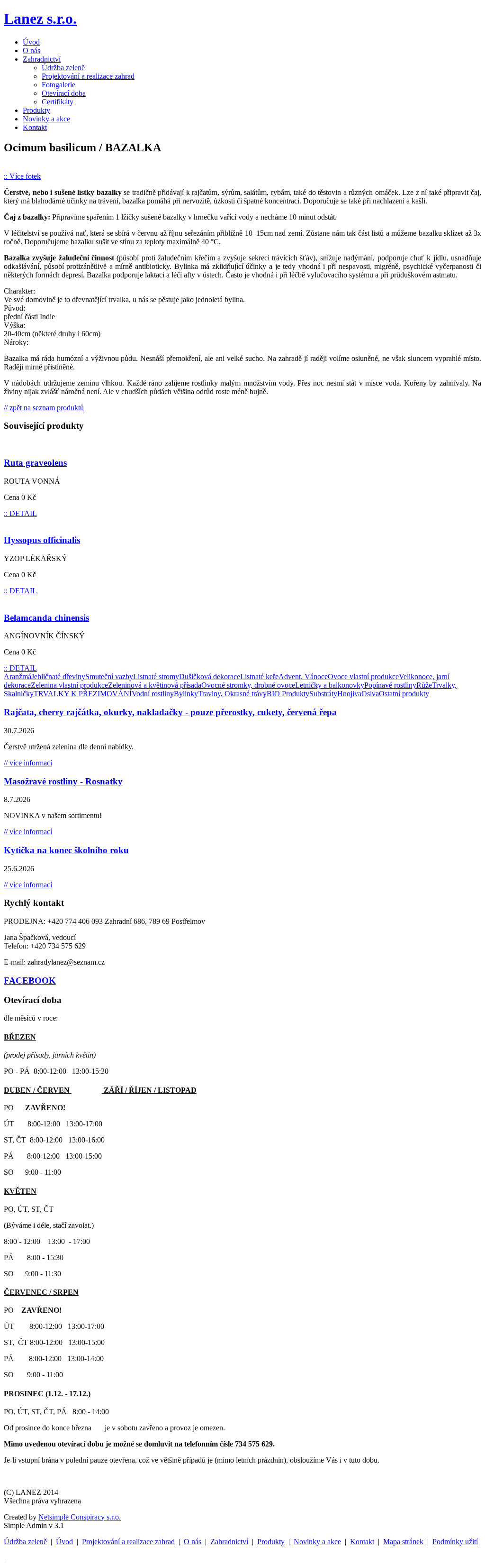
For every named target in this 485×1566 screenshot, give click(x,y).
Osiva (370, 694)
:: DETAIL (20, 513)
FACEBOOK (30, 981)
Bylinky (186, 694)
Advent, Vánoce (303, 676)
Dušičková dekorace (209, 676)
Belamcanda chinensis (46, 618)
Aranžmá (17, 676)
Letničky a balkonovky (329, 685)
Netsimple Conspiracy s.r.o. (79, 1517)
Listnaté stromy (156, 676)
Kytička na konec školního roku (66, 850)
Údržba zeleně (63, 68)
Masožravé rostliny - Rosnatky (63, 781)
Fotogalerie (58, 85)
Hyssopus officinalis (42, 540)
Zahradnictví (42, 59)
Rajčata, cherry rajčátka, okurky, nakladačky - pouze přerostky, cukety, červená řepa (170, 712)
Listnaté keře (259, 676)
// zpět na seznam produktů (44, 408)
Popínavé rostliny (390, 685)
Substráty (323, 694)
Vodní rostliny (153, 694)
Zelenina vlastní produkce (69, 685)
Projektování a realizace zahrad (88, 76)
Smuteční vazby (109, 676)
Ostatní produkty (404, 694)
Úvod (31, 42)
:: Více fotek (22, 176)
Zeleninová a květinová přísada (154, 685)
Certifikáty (57, 102)
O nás (31, 50)
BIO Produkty (288, 694)
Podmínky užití (455, 1542)
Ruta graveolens (35, 463)
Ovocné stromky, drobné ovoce (248, 685)
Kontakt (35, 127)
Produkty (36, 110)
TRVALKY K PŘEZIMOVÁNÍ (83, 694)
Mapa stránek (403, 1542)
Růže (424, 685)
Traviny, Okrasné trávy (232, 694)
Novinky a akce (46, 119)
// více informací (28, 763)
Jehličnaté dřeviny (58, 676)
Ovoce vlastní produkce (363, 676)
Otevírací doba (64, 93)
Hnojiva (349, 694)
